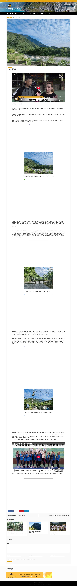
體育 (24, 13)
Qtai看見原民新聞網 (13, 9)
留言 (8, 543)
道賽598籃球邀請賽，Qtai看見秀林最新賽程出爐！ (17, 515)
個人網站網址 (52, 555)
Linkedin (27, 510)
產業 (30, 13)
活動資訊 (16, 13)
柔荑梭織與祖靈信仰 (55, 532)
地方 (27, 13)
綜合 (45, 13)
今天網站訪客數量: (9, 568)
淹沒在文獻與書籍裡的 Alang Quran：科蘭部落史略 (17, 533)
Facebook (11, 510)
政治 (37, 13)
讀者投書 (41, 13)
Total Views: (8, 569)
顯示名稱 (9, 555)
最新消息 (11, 13)
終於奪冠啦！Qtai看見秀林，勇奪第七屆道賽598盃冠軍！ (58, 515)
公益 (34, 13)
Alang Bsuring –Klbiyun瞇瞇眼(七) (35, 531)
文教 (20, 13)
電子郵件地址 (31, 555)
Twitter (16, 510)
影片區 (49, 13)
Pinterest (21, 510)
